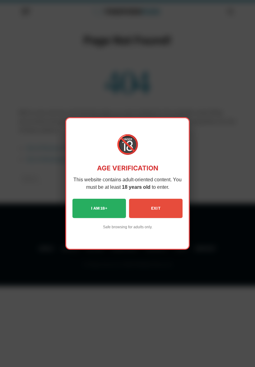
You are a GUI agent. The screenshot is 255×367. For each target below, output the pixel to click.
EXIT (155, 208)
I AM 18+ (99, 208)
